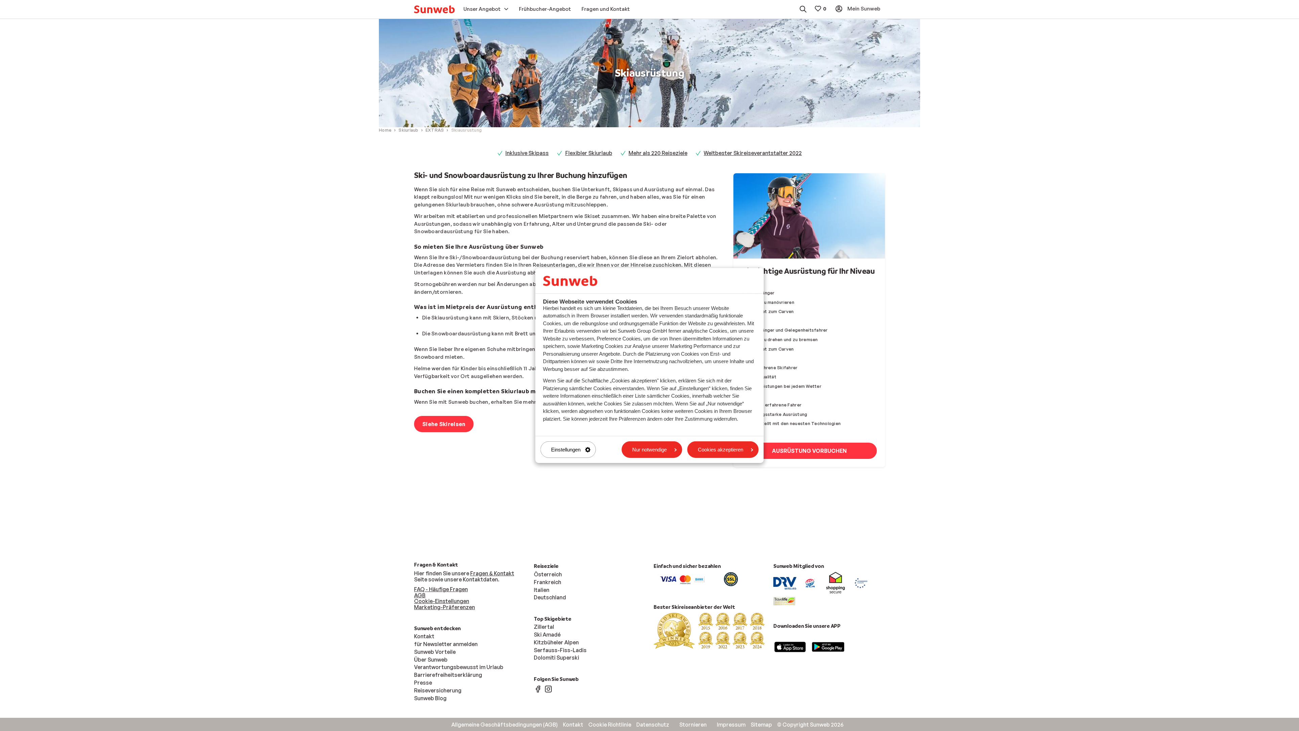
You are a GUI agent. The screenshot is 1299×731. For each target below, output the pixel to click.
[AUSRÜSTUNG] (809, 216)
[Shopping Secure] (835, 582)
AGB (420, 595)
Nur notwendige (649, 449)
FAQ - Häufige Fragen (441, 589)
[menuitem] (434, 9)
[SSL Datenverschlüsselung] (731, 578)
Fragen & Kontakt (492, 573)
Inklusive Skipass (527, 153)
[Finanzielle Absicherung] (810, 582)
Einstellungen (565, 449)
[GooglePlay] (828, 646)
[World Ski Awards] (709, 630)
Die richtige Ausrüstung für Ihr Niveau (808, 271)
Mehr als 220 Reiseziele (658, 153)
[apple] (790, 646)
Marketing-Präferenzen (444, 607)
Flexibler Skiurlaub (588, 153)
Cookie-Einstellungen (441, 601)
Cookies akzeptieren (720, 449)
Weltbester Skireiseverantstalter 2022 (753, 153)
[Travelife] (784, 600)
